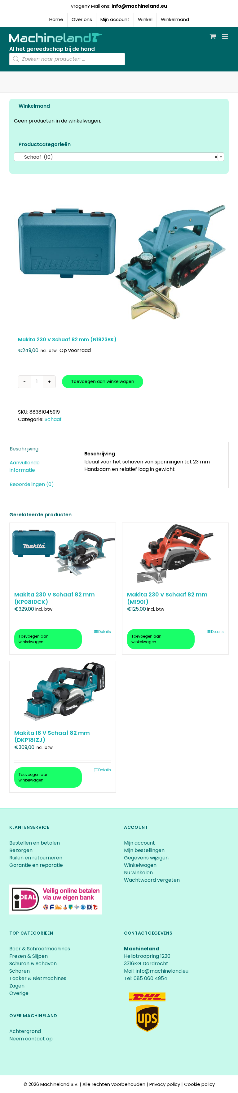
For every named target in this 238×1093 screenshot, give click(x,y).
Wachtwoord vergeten (152, 880)
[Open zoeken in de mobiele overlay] (67, 59)
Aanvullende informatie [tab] (25, 466)
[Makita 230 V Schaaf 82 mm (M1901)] (175, 554)
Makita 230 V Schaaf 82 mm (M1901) (167, 598)
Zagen (16, 985)
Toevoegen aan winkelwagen (102, 381)
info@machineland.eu (139, 6)
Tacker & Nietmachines (37, 978)
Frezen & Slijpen (28, 956)
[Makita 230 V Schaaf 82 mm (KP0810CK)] (63, 554)
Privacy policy (164, 1084)
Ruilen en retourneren (35, 857)
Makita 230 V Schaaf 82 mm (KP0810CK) (54, 598)
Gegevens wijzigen (146, 857)
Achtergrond (25, 1031)
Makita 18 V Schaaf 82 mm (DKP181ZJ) (52, 736)
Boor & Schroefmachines (39, 948)
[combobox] (119, 157)
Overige (19, 993)
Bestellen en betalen (34, 842)
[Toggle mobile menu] (225, 36)
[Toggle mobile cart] (213, 36)
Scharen (19, 971)
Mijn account (139, 842)
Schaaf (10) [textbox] (117, 157)
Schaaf (53, 419)
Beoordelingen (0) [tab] (32, 484)
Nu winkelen (138, 872)
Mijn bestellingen (144, 850)
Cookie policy (199, 1084)
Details (104, 631)
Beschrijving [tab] (24, 448)
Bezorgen (21, 850)
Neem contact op (31, 1038)
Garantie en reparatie (36, 865)
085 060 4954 (150, 978)
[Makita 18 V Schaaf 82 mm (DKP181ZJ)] (63, 692)
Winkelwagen (140, 865)
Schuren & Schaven (33, 963)
